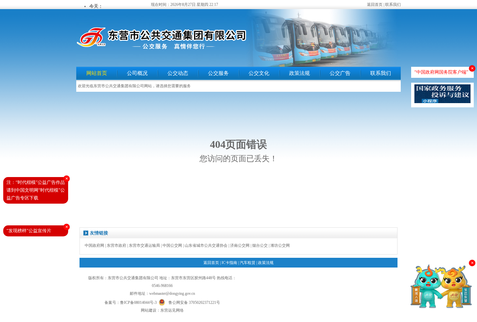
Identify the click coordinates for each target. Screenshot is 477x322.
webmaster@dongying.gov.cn (172, 293)
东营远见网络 (172, 310)
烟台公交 (260, 245)
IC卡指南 (229, 262)
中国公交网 (172, 245)
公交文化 (259, 73)
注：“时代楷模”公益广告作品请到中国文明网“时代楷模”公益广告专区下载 (35, 190)
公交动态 (177, 73)
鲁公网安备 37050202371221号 (194, 302)
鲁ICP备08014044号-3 (138, 302)
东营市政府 (116, 245)
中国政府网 (94, 245)
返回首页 (375, 4)
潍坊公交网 (280, 245)
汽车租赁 (247, 262)
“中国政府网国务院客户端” (441, 72)
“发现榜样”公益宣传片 (28, 230)
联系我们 (393, 4)
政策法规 (299, 73)
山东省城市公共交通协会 (206, 245)
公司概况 (137, 73)
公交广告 (340, 73)
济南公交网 (240, 245)
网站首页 (96, 73)
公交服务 (218, 73)
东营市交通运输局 (144, 245)
